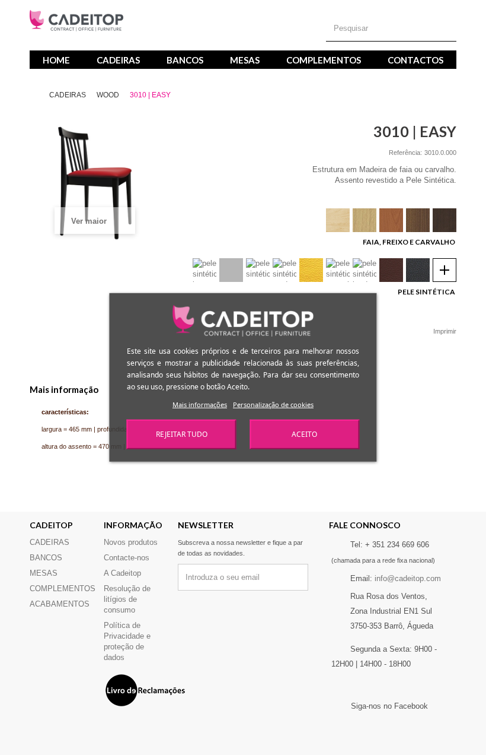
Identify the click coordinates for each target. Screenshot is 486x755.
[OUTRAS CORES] (444, 270)
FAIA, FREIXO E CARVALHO (409, 241)
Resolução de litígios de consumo (127, 599)
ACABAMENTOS (59, 603)
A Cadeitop (122, 573)
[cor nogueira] (418, 220)
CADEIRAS (118, 60)
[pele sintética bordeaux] (364, 270)
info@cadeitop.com (408, 578)
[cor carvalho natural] (364, 220)
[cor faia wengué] (444, 220)
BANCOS (185, 60)
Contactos (415, 60)
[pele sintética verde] (284, 270)
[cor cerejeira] (391, 220)
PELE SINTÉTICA (427, 291)
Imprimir (444, 331)
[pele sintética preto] (418, 270)
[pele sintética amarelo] (311, 270)
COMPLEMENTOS (323, 60)
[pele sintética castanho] (391, 270)
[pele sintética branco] (204, 270)
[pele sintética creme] (258, 270)
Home (56, 60)
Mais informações (199, 404)
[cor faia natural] (338, 220)
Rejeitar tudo (181, 434)
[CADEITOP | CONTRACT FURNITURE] (76, 21)
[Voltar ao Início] (38, 95)
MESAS (245, 60)
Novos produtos (131, 542)
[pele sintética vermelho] (338, 270)
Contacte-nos (126, 557)
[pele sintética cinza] (231, 270)
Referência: (405, 152)
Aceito (304, 434)
